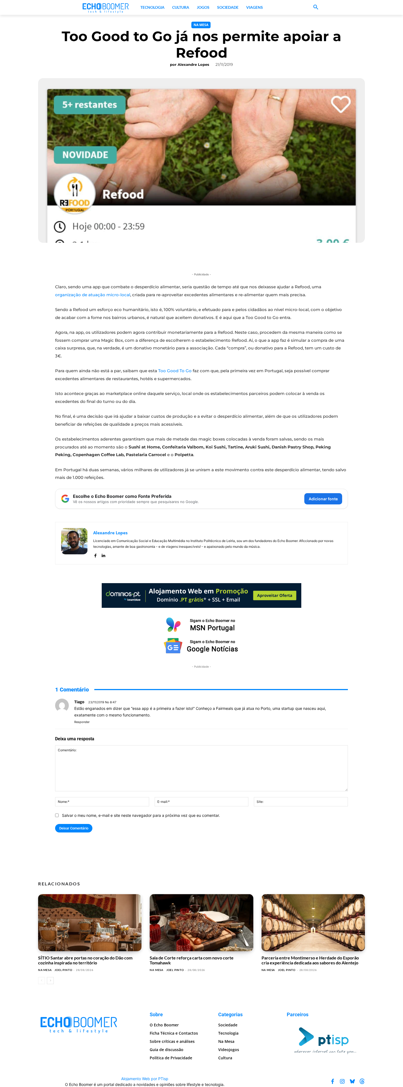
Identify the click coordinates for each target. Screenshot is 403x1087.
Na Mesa (201, 24)
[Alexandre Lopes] (74, 543)
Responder (82, 722)
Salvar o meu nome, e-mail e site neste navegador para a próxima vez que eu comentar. (141, 815)
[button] (315, 7)
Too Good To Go (175, 370)
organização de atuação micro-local (92, 294)
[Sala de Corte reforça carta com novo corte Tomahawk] (201, 922)
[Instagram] (342, 1081)
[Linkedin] (103, 554)
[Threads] (362, 1081)
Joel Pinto (63, 970)
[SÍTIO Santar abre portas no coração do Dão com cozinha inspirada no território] (89, 922)
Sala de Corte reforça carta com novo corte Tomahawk (192, 960)
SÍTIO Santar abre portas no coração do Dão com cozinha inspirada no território (85, 960)
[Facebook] (95, 554)
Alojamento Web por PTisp (144, 1078)
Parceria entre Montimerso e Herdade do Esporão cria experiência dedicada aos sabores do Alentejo (310, 960)
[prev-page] (41, 980)
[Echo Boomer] (106, 7)
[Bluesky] (352, 1081)
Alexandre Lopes (193, 64)
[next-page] (50, 980)
